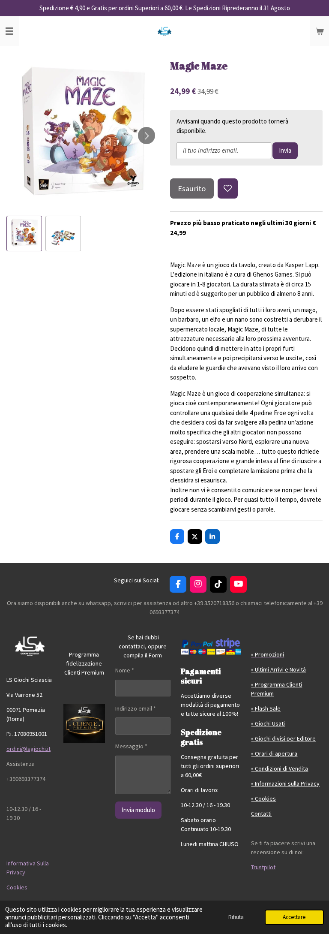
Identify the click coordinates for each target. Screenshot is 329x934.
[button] (24, 233)
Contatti (261, 813)
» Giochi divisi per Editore (283, 738)
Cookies (16, 887)
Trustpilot (263, 867)
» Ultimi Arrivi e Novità (278, 669)
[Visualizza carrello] (319, 31)
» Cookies (263, 798)
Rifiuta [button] (236, 917)
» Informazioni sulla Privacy (285, 783)
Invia (285, 150)
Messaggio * (131, 746)
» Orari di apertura (274, 753)
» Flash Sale (266, 708)
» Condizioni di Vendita (279, 768)
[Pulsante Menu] (9, 31)
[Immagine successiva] (146, 135)
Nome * (124, 670)
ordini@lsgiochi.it (28, 749)
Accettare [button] (294, 917)
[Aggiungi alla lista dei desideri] (228, 188)
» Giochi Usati (268, 723)
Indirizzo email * (135, 708)
